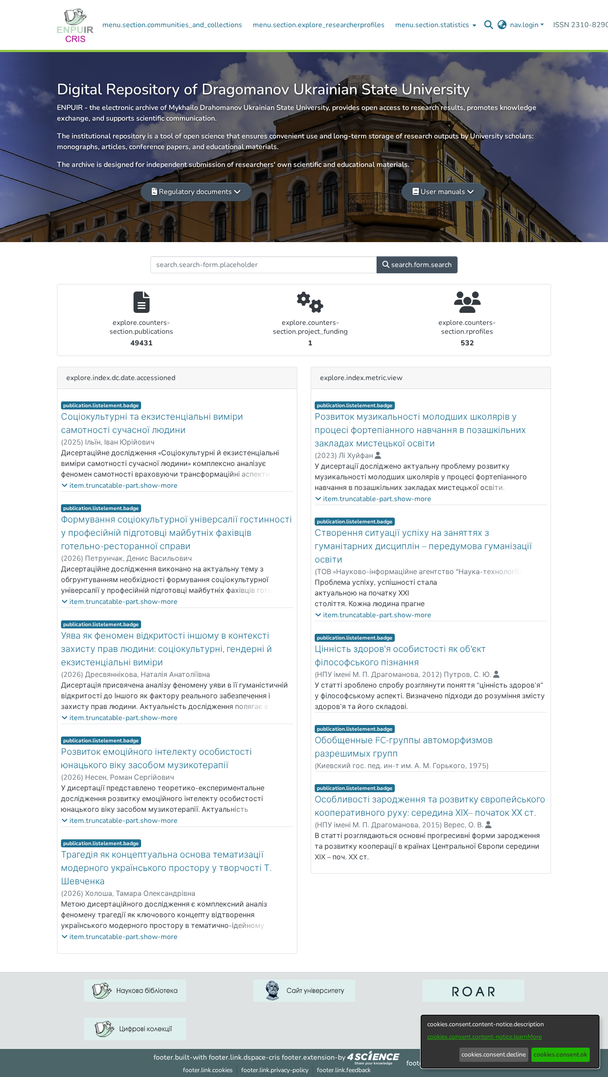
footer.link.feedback (344, 1070)
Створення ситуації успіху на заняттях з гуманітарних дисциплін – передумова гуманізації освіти (423, 546)
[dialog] (510, 1041)
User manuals (443, 192)
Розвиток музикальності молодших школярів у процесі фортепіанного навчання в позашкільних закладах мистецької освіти (420, 430)
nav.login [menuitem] (524, 25)
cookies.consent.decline (494, 1054)
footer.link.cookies (208, 1070)
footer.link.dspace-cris (244, 1057)
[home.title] (75, 25)
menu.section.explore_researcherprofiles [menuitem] (319, 25)
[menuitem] (434, 25)
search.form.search (420, 265)
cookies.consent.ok (560, 1054)
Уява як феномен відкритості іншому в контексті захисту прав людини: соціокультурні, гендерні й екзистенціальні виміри (166, 649)
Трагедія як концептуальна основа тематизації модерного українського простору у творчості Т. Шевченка (166, 868)
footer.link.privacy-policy (274, 1070)
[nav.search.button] (489, 25)
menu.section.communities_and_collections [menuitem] (172, 25)
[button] (119, 485)
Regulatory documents (195, 192)
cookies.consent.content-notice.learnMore (484, 1036)
